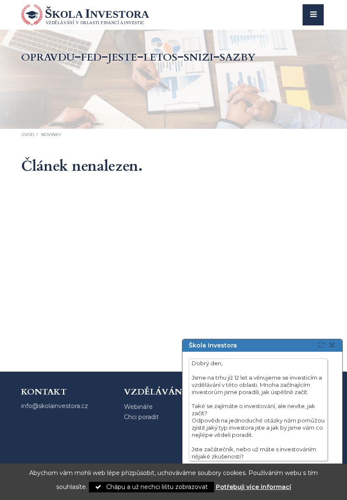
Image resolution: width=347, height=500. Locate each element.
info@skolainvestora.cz (54, 406)
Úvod (27, 134)
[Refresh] (321, 345)
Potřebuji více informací (253, 487)
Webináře (138, 407)
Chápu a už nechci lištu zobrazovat (156, 487)
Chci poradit (141, 417)
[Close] (334, 345)
